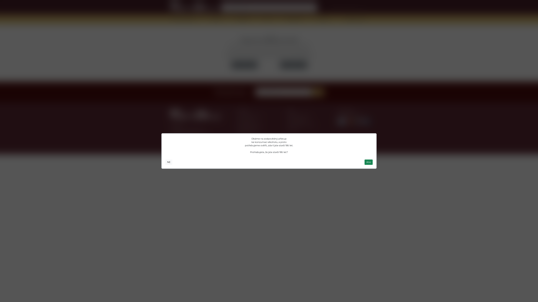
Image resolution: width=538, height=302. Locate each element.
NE (169, 162)
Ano (368, 162)
